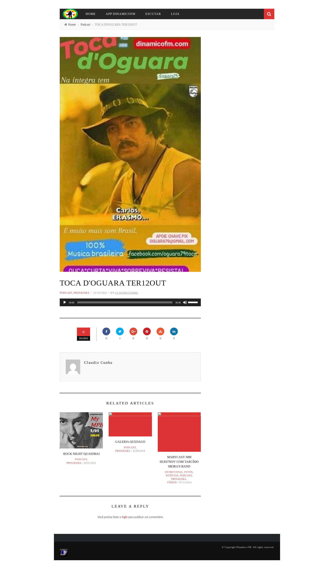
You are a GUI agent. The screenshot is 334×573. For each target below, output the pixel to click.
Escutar (153, 13)
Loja (175, 13)
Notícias (172, 475)
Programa (81, 292)
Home (91, 13)
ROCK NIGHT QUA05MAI (81, 453)
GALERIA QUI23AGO (130, 441)
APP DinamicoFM (120, 13)
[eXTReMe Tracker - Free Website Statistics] (64, 552)
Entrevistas (174, 472)
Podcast (66, 292)
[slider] (193, 302)
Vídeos (172, 482)
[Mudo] (185, 302)
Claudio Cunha (126, 292)
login (125, 517)
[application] (130, 302)
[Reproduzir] (65, 302)
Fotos (188, 472)
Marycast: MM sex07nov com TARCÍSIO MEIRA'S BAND (179, 461)
